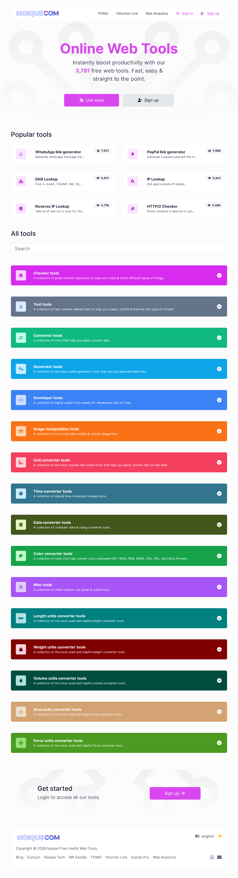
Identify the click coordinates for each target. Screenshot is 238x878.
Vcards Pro (140, 857)
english (207, 836)
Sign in (187, 13)
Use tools (94, 100)
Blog (19, 857)
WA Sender (78, 857)
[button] (219, 275)
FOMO (103, 13)
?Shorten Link (127, 13)
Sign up (212, 13)
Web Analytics (156, 13)
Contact (33, 857)
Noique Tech (54, 857)
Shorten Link (116, 857)
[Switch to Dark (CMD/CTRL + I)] (220, 836)
